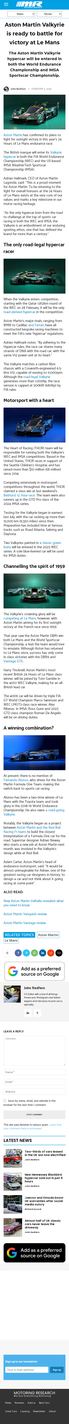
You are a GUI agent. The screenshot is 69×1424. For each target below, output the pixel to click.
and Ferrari (36, 325)
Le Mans (11, 940)
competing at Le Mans (20, 618)
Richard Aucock (33, 1209)
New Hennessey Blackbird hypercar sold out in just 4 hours (44, 1178)
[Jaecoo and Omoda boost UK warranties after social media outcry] (13, 1204)
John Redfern (18, 89)
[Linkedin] (42, 952)
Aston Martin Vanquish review (25, 914)
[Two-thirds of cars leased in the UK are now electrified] (13, 1158)
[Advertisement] (34, 1305)
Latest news (18, 1140)
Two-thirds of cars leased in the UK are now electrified (45, 1153)
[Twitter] (26, 952)
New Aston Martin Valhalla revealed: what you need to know (34, 903)
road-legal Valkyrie (36, 377)
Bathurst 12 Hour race (19, 495)
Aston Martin (13, 135)
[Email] (58, 952)
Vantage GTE (13, 661)
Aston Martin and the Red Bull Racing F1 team (32, 830)
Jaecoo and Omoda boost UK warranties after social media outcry (44, 1201)
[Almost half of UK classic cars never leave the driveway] (13, 1227)
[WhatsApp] (34, 952)
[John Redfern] (7, 89)
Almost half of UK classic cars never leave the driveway (43, 1224)
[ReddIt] (50, 952)
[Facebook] (18, 952)
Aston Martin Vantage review (25, 923)
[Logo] (34, 4)
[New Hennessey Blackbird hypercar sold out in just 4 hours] (13, 1181)
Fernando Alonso (16, 780)
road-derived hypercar (19, 312)
